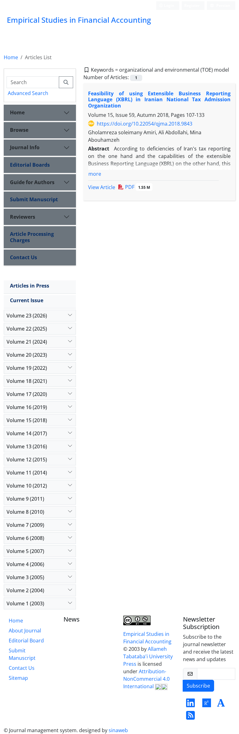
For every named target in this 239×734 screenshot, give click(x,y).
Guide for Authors (32, 182)
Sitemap (18, 677)
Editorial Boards (30, 164)
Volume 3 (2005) (25, 577)
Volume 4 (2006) (25, 564)
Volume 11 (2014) (27, 472)
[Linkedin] (190, 704)
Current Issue (26, 300)
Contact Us (23, 257)
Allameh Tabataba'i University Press (148, 656)
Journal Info (25, 147)
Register (191, 5)
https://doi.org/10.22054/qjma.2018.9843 (144, 123)
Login (168, 5)
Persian (222, 5)
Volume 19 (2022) (27, 368)
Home (11, 57)
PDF (137, 187)
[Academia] (221, 704)
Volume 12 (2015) (27, 459)
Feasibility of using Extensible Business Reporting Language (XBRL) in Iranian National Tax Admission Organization (159, 99)
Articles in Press (29, 285)
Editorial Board (26, 640)
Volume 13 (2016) (27, 446)
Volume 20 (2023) (27, 354)
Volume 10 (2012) (27, 485)
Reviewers (22, 216)
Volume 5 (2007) (25, 551)
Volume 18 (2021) (27, 381)
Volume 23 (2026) (27, 315)
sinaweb (118, 730)
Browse (19, 129)
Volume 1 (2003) (25, 603)
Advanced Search (28, 93)
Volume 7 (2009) (25, 525)
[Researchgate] (206, 704)
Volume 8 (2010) (25, 511)
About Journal (25, 630)
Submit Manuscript (34, 199)
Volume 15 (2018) (27, 420)
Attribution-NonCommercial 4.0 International (146, 679)
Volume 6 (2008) (25, 538)
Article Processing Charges (32, 237)
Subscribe (198, 685)
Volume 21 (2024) (27, 341)
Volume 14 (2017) (27, 433)
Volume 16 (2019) (27, 407)
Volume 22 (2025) (27, 328)
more (94, 173)
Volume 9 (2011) (25, 498)
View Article (101, 187)
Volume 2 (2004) (25, 590)
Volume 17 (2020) (27, 394)
